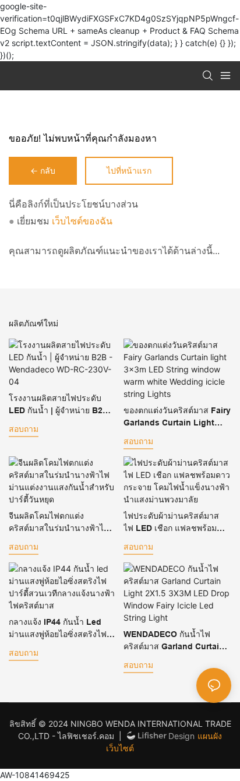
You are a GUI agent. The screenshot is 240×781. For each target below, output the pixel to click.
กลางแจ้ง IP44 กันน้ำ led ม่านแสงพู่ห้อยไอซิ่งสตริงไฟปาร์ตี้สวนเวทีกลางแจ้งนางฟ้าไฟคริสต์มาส (62, 629)
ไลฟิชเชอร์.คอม (87, 736)
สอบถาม (23, 429)
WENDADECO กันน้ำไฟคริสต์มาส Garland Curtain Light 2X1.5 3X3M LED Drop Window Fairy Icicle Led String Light (173, 641)
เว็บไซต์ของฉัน (81, 221)
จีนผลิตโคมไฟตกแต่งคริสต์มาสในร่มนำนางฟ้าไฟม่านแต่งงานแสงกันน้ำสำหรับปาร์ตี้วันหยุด (61, 522)
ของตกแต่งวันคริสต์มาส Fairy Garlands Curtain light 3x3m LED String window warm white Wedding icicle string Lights (177, 417)
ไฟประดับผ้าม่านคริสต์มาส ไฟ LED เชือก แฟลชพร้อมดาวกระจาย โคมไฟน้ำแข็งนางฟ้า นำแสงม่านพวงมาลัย (174, 522)
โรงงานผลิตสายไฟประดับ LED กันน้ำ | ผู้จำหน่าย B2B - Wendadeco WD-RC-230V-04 (61, 405)
